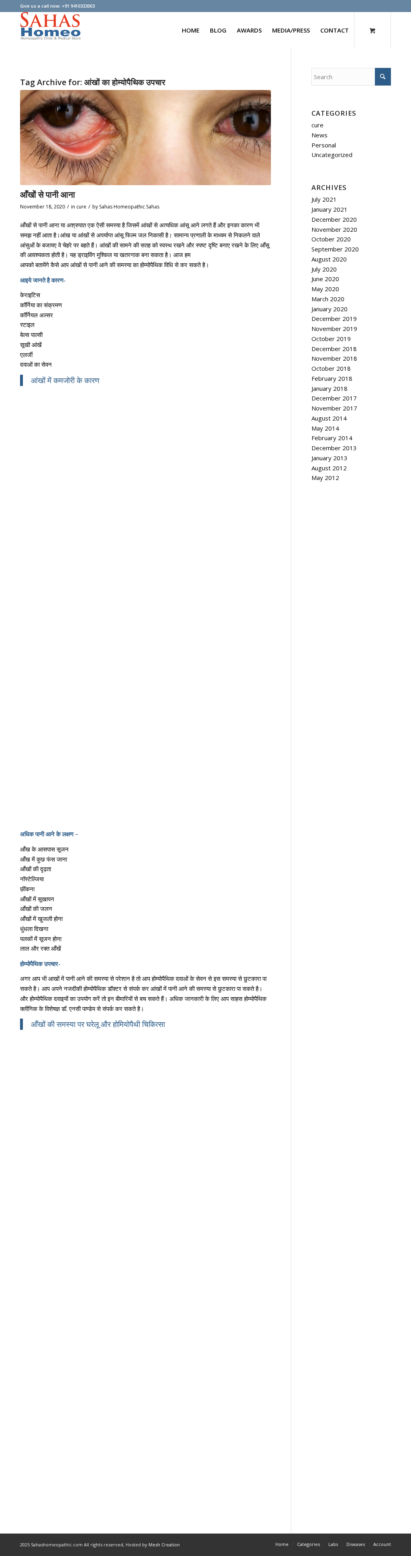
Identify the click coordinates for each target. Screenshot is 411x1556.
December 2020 (334, 219)
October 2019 (331, 339)
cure (81, 206)
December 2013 (334, 448)
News (319, 135)
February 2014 (331, 438)
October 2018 (331, 368)
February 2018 (331, 378)
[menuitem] (191, 30)
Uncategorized (331, 155)
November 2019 (334, 329)
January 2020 (329, 309)
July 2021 (324, 199)
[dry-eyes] (145, 137)
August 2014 (329, 418)
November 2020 (334, 229)
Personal (323, 145)
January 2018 (329, 388)
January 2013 (329, 458)
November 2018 (334, 358)
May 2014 (325, 428)
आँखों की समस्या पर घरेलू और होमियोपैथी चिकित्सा (98, 1024)
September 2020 (335, 249)
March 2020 (327, 299)
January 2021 (329, 209)
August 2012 (329, 468)
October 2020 (331, 239)
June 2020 (325, 279)
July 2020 (324, 269)
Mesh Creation (164, 1545)
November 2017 (334, 408)
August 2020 (329, 259)
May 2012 (325, 478)
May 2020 (325, 289)
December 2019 (334, 318)
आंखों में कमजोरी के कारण (65, 380)
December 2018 (334, 349)
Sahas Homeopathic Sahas (129, 206)
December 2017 (334, 398)
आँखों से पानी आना (47, 194)
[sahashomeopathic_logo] (50, 30)
